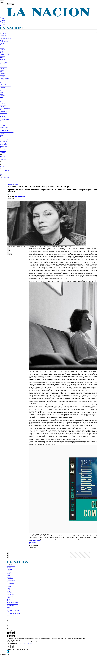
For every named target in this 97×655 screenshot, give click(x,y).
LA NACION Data (4, 41)
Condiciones (24, 643)
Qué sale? (2, 116)
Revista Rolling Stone (5, 146)
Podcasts (2, 110)
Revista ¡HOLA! (3, 141)
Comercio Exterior (4, 54)
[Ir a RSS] (8, 629)
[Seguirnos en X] (8, 621)
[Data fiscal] (8, 652)
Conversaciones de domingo (7, 132)
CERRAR (2, 0)
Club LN (3, 24)
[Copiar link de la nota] (8, 252)
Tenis (1, 94)
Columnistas (3, 84)
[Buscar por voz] (95, 31)
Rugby (1, 92)
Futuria (2, 48)
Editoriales (2, 83)
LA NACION (10, 184)
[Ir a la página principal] (48, 16)
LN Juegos (2, 100)
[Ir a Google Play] (11, 634)
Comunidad (3, 73)
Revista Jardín (3, 148)
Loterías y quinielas (5, 108)
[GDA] (11, 648)
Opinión (15, 184)
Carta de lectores (4, 130)
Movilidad (2, 56)
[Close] (8, 553)
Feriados (2, 106)
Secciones (4, 20)
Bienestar (2, 75)
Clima (1, 40)
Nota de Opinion (33, 542)
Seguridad (2, 68)
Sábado (2, 133)
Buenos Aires (3, 67)
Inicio (3, 18)
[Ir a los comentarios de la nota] (9, 248)
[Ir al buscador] (8, 6)
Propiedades (3, 53)
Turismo (2, 102)
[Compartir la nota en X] (9, 254)
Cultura (2, 72)
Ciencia (2, 76)
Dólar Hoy (2, 49)
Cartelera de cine (4, 117)
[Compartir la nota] (8, 250)
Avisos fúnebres (4, 127)
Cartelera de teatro (5, 119)
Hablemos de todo (4, 78)
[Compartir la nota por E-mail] (11, 254)
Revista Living (3, 144)
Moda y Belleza (3, 111)
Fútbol (1, 91)
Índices (2, 57)
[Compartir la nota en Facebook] (8, 254)
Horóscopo (3, 105)
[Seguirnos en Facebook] (8, 617)
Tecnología (2, 103)
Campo (2, 51)
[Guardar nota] (8, 248)
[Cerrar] (22, 28)
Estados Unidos (4, 62)
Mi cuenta (4, 26)
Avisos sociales (3, 129)
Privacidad (29, 643)
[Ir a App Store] (11, 637)
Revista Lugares (4, 143)
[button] (48, 102)
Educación (2, 70)
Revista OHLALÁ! (4, 140)
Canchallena (3, 95)
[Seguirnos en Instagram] (8, 625)
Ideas (1, 135)
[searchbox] (48, 31)
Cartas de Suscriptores (5, 86)
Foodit (3, 22)
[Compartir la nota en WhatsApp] (9, 250)
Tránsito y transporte (5, 38)
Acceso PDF (3, 124)
